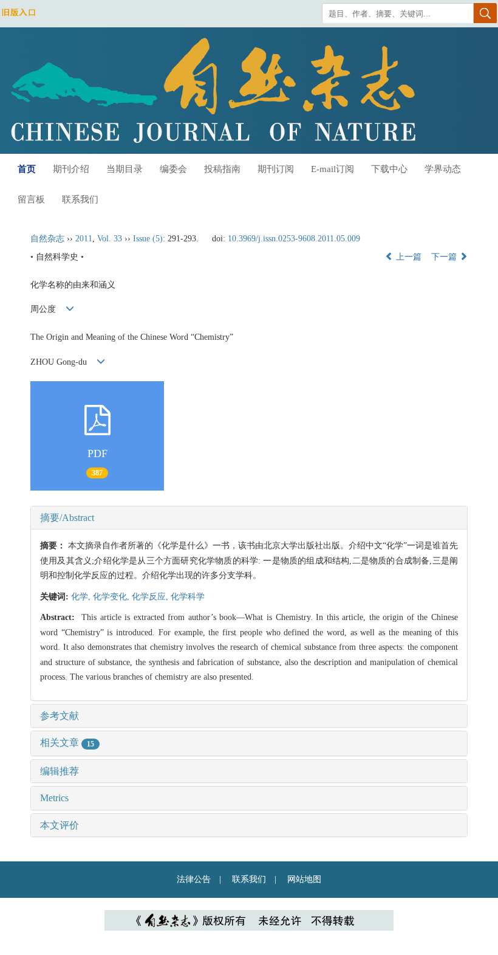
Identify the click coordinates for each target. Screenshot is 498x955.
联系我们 (80, 199)
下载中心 (389, 169)
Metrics (54, 798)
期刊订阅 (276, 169)
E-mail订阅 (332, 169)
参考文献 (59, 716)
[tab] (249, 517)
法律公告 (194, 879)
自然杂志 (47, 238)
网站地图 (304, 879)
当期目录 (124, 169)
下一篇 (445, 256)
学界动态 (443, 169)
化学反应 (151, 596)
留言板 (31, 199)
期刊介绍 (71, 169)
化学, (82, 596)
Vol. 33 (109, 238)
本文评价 (59, 825)
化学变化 (112, 596)
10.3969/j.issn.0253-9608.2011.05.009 (294, 238)
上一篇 (407, 256)
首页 (27, 169)
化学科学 (188, 596)
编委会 (173, 169)
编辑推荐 (59, 771)
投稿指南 (222, 169)
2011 (83, 238)
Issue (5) (148, 238)
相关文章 (67, 742)
